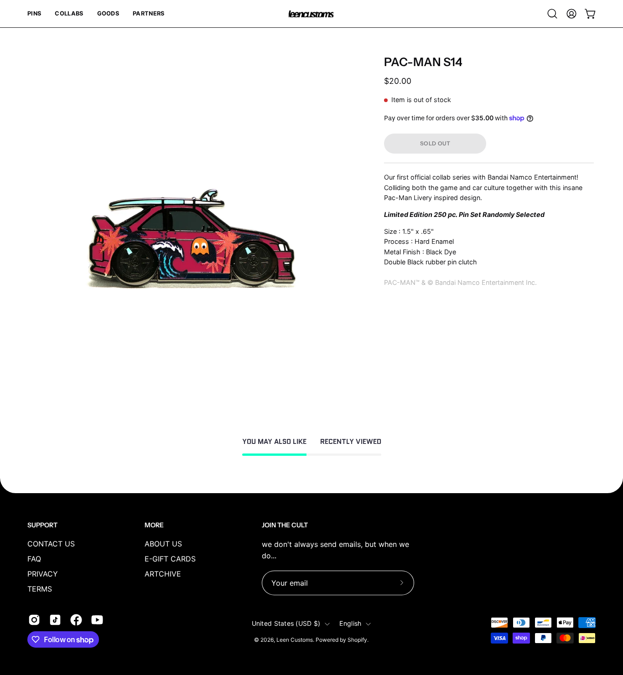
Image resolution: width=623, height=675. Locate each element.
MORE (154, 525)
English (350, 624)
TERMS (39, 588)
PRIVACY (42, 573)
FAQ (34, 558)
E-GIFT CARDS (170, 558)
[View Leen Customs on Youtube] (97, 620)
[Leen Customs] (311, 13)
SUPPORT (42, 525)
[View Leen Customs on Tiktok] (55, 620)
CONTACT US (51, 543)
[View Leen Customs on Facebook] (76, 620)
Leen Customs (294, 640)
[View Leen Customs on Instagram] (34, 620)
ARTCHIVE (163, 573)
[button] (34, 13)
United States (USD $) (286, 624)
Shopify (357, 640)
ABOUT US (163, 543)
